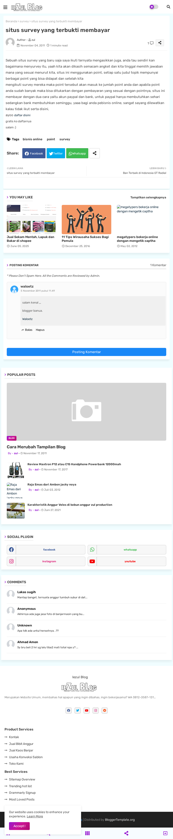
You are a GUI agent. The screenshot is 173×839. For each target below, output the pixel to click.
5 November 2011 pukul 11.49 (38, 290)
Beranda (11, 21)
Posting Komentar (86, 352)
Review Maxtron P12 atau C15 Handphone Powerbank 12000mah (74, 464)
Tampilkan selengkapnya (148, 197)
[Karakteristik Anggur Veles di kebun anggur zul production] (16, 511)
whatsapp (130, 549)
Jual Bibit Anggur (21, 744)
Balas (28, 329)
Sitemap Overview (22, 779)
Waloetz (27, 319)
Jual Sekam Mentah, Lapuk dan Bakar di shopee (30, 239)
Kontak (14, 737)
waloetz (27, 286)
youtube (130, 561)
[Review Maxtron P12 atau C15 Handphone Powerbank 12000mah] (16, 470)
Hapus (40, 329)
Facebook (36, 153)
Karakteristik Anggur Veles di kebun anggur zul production (69, 504)
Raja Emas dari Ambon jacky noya (51, 484)
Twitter (58, 153)
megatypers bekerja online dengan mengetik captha (137, 239)
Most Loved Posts (21, 799)
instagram (49, 561)
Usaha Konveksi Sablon (26, 757)
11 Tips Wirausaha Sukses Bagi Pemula (85, 239)
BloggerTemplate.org (120, 820)
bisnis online (32, 139)
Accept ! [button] (19, 826)
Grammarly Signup (22, 793)
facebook (49, 549)
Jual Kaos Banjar (21, 750)
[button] (168, 6)
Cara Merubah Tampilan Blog (36, 446)
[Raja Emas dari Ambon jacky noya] (16, 490)
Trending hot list (20, 786)
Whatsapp (79, 153)
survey (24, 21)
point (51, 139)
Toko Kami (16, 764)
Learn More (35, 816)
